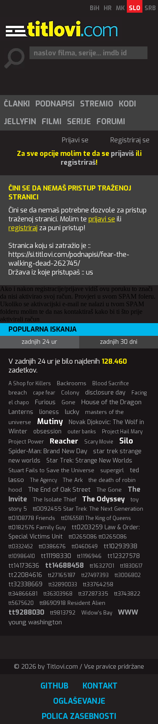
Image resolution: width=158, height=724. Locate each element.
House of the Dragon (111, 402)
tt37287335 (93, 593)
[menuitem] (16, 104)
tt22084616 (25, 575)
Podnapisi (55, 104)
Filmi (52, 122)
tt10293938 (120, 546)
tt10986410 (21, 556)
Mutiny (50, 421)
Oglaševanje (79, 701)
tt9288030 (26, 612)
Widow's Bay (96, 613)
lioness (49, 412)
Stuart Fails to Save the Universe (51, 470)
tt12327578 (123, 556)
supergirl (112, 470)
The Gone (109, 489)
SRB (150, 8)
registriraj (22, 227)
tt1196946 (89, 556)
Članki (17, 104)
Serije (79, 122)
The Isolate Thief (54, 499)
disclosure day (105, 393)
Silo (126, 441)
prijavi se (101, 219)
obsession (47, 431)
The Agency (43, 480)
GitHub (54, 686)
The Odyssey (103, 499)
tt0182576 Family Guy (37, 527)
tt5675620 (21, 603)
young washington (35, 622)
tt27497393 (95, 575)
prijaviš (122, 153)
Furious (45, 402)
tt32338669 (25, 584)
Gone (68, 402)
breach (17, 392)
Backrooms (71, 383)
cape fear (44, 392)
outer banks (81, 431)
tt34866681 (22, 593)
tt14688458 (64, 565)
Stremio (96, 104)
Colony (70, 392)
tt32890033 (62, 584)
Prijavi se (75, 140)
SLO (134, 8)
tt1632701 (102, 565)
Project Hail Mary (122, 431)
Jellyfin (20, 122)
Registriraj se (130, 140)
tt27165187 (61, 575)
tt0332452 (20, 546)
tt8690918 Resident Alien (72, 603)
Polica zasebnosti (79, 716)
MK (120, 8)
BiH (94, 8)
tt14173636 (23, 566)
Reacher (64, 441)
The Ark (73, 480)
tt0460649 (85, 546)
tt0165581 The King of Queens (96, 518)
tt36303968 (57, 594)
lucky (72, 412)
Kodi (127, 104)
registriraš (78, 162)
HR (108, 8)
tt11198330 (56, 556)
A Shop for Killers (29, 383)
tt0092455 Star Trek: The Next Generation (88, 508)
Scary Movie (98, 441)
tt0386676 (52, 546)
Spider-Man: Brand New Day (47, 451)
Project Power (26, 441)
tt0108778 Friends (31, 518)
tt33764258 (98, 584)
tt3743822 (127, 593)
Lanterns (20, 412)
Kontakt (100, 686)
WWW (128, 612)
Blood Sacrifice (110, 383)
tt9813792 (62, 612)
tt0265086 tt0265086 (98, 536)
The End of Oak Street (59, 489)
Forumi (110, 122)
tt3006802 (128, 575)
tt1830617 (131, 566)
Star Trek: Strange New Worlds (89, 461)
